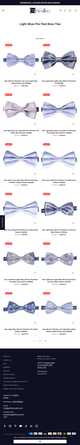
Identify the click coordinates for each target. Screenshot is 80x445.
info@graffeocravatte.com (13, 408)
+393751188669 (17, 402)
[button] (2, 222)
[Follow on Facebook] (4, 426)
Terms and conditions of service (15, 382)
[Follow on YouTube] (20, 426)
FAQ (5, 364)
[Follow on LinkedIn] (31, 426)
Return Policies (9, 374)
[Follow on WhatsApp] (36, 426)
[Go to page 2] (45, 341)
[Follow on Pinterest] (15, 426)
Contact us (7, 360)
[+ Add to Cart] (35, 74)
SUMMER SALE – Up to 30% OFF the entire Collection (40, 3)
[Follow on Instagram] (10, 426)
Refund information (10, 385)
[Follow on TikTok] (26, 426)
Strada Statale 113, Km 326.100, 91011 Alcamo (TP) (46, 365)
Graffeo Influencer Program (13, 389)
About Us (6, 356)
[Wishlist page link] (76, 10)
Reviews (6, 371)
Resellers (6, 367)
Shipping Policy (9, 378)
